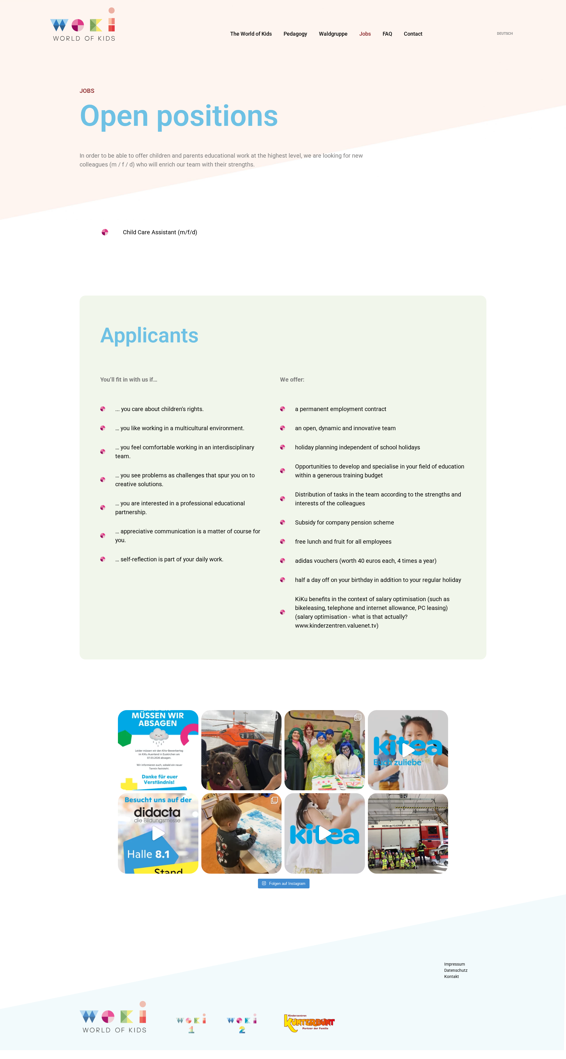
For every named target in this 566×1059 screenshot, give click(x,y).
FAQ (387, 34)
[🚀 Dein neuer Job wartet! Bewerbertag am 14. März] (408, 750)
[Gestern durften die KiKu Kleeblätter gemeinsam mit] (241, 750)
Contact (413, 34)
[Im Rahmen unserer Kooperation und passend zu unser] (408, 833)
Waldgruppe (333, 34)
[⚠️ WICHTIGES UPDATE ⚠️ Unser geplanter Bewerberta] (158, 750)
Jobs (365, 34)
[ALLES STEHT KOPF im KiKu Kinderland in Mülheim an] (324, 750)
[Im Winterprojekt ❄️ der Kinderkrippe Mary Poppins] (241, 833)
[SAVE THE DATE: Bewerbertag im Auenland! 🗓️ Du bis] (324, 833)
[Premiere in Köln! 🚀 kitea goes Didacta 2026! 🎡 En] (158, 833)
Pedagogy (295, 34)
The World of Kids (251, 34)
